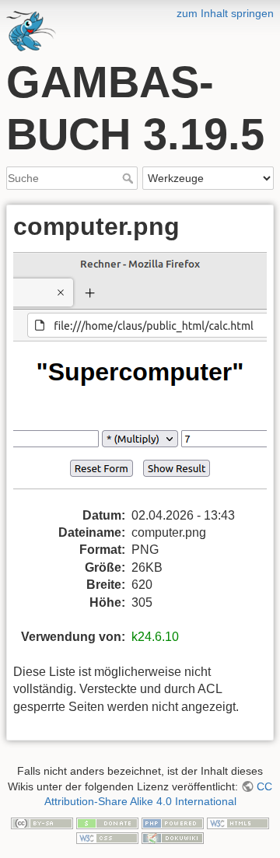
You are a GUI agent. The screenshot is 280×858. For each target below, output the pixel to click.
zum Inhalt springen (225, 13)
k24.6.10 (155, 636)
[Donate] (107, 822)
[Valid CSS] (107, 837)
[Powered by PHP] (173, 822)
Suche (129, 178)
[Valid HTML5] (238, 822)
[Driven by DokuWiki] (173, 837)
